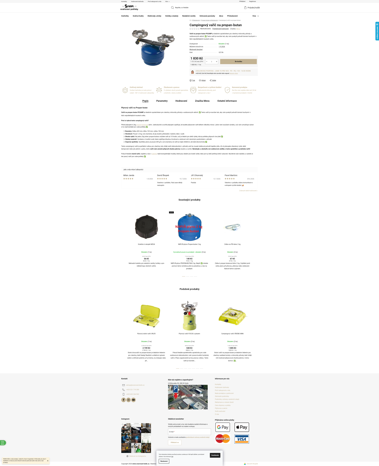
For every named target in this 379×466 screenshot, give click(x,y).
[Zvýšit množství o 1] (216, 61)
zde (172, 456)
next (256, 243)
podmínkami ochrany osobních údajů (197, 437)
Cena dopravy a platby (223, 405)
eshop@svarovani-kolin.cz (135, 385)
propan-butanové (142, 125)
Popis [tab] (145, 101)
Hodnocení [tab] (181, 101)
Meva (238, 29)
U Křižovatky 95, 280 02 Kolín (178, 383)
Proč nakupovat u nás (154, 1)
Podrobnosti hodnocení (220, 29)
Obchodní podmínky (222, 396)
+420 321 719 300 (132, 390)
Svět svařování (220, 411)
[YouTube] (133, 400)
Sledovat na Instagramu (137, 456)
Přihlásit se (175, 442)
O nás (217, 414)
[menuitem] (125, 16)
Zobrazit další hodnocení (248, 191)
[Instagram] (128, 400)
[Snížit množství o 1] (206, 61)
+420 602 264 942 (132, 394)
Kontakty (124, 1)
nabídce (154, 154)
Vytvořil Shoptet (252, 464)
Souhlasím (215, 455)
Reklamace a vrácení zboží (224, 402)
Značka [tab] (202, 101)
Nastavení (164, 461)
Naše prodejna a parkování (224, 393)
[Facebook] (123, 400)
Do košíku (238, 61)
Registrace (252, 1)
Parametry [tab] (162, 101)
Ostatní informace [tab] (227, 101)
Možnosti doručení (196, 49)
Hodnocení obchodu (137, 1)
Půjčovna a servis (221, 408)
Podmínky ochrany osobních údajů (227, 399)
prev (122, 243)
